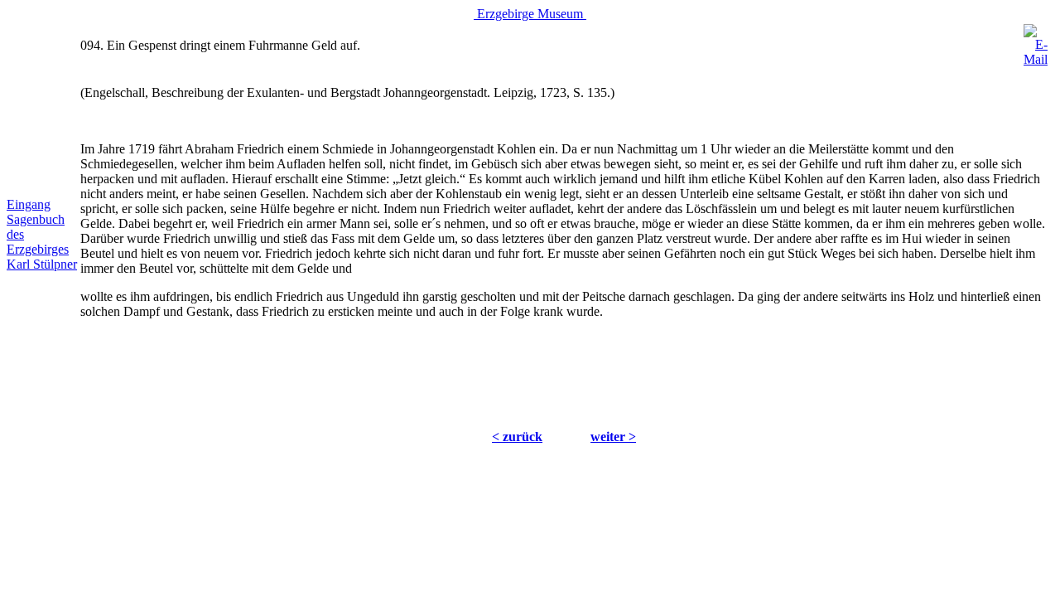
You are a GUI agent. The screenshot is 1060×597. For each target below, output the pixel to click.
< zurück (517, 437)
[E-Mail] (1036, 41)
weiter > (613, 437)
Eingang (29, 204)
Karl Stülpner (42, 264)
